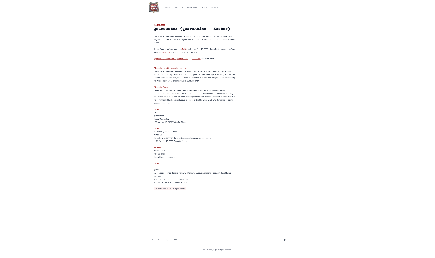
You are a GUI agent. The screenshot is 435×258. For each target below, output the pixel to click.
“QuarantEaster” (181, 59)
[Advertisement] (261, 41)
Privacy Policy (163, 240)
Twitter (184, 49)
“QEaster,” (158, 59)
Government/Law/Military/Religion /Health (170, 189)
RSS (175, 240)
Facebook (166, 52)
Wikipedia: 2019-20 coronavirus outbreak (170, 68)
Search (214, 7)
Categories (192, 7)
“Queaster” (196, 59)
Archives (179, 7)
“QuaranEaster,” (168, 59)
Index (204, 7)
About (167, 7)
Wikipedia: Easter (161, 87)
